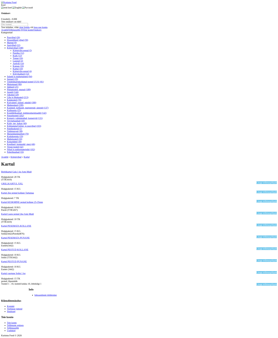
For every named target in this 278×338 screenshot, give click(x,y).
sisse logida (24, 27)
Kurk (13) (17, 55)
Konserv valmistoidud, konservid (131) (25, 118)
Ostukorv (37, 30)
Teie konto (28, 30)
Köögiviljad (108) (15, 48)
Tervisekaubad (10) (16, 121)
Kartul (27, 157)
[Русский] (27, 7)
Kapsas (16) (18, 66)
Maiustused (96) (14, 84)
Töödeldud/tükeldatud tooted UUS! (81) (25, 81)
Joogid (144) (13, 92)
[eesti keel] (6, 7)
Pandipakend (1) (14, 128)
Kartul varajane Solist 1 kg (13, 273)
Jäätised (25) (12, 87)
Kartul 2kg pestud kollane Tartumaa (17, 193)
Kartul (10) (18, 68)
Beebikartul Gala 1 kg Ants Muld (16, 172)
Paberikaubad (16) (15, 152)
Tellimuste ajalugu (15, 325)
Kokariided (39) (14, 141)
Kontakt (10, 306)
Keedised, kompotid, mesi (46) (21, 144)
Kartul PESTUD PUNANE (14, 261)
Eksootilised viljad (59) (17, 40)
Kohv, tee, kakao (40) (17, 123)
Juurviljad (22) (13, 45)
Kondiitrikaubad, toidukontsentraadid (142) (26, 113)
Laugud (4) (18, 61)
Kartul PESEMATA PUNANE (15, 238)
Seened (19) (12, 79)
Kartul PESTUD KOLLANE (14, 249)
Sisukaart (11, 311)
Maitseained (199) (15, 105)
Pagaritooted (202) (15, 115)
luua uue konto (40, 27)
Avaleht (4, 30)
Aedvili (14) (18, 63)
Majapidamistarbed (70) (18, 134)
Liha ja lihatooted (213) (17, 97)
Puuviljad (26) (13, 37)
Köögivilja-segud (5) (22, 50)
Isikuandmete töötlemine (45, 295)
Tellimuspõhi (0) (15, 30)
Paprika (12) (18, 53)
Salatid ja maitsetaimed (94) (19, 76)
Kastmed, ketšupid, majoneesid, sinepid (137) (28, 108)
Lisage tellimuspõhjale (266, 182)
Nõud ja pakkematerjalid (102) (21, 149)
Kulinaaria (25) (14, 110)
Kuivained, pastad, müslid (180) (21, 102)
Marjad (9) (12, 42)
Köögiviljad (16, 157)
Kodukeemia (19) (15, 136)
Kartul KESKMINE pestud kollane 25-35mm (22, 202)
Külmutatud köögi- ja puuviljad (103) (24, 126)
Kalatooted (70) (14, 100)
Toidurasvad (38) (15, 131)
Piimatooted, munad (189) (19, 89)
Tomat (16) (18, 58)
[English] (17, 7)
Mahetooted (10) (14, 139)
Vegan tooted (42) (15, 147)
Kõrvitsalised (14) (21, 74)
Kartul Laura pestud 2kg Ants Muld (17, 214)
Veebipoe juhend (14, 309)
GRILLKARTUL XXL (12, 183)
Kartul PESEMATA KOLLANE (16, 226)
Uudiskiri (11, 330)
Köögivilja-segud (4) (22, 71)
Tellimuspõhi (13, 328)
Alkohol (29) (13, 95)
